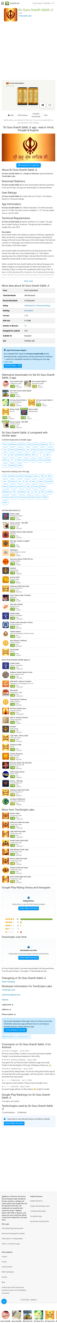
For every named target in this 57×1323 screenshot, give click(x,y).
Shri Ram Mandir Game (18, 708)
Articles (4, 1277)
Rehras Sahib (14, 409)
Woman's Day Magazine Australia (13, 1233)
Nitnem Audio (15, 813)
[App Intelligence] (4, 1301)
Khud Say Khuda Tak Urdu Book (21, 763)
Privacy (4, 1262)
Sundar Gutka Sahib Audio (19, 840)
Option (42, 450)
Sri (12, 460)
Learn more (8, 362)
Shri (14, 492)
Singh (19, 465)
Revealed (20, 450)
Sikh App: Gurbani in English (19, 541)
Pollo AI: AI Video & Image (11, 1244)
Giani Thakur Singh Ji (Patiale (20, 595)
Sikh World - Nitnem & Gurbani (20, 681)
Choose (35, 487)
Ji (40, 455)
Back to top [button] (51, 1303)
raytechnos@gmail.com (11, 995)
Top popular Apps (36, 1216)
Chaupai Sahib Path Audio (19, 868)
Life (50, 444)
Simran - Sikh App (16, 781)
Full (35, 492)
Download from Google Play (29, 165)
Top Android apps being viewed (12, 1228)
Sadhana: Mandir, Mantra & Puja (21, 672)
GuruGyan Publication (17, 799)
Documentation (7, 1267)
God (5, 450)
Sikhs (5, 460)
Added (45, 497)
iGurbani (13, 568)
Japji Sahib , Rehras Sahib (19, 736)
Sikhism (5, 487)
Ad (5, 455)
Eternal (21, 444)
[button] (28, 1004)
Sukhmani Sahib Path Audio (19, 586)
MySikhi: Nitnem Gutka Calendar (21, 532)
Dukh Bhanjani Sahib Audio (19, 850)
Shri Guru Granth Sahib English (20, 391)
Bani (33, 481)
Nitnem (20, 487)
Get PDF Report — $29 (13, 366)
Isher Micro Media (16, 604)
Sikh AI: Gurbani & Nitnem (19, 718)
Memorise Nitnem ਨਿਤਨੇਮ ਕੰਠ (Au (21, 559)
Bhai (49, 476)
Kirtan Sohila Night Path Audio (20, 877)
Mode (5, 502)
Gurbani (20, 476)
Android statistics (36, 1201)
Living (28, 444)
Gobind (12, 465)
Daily (42, 492)
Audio (35, 476)
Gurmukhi (49, 481)
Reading (28, 476)
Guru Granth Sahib (16, 381)
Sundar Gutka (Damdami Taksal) (21, 622)
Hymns (14, 497)
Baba (41, 481)
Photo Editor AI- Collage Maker (12, 1239)
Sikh (33, 455)
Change (12, 481)
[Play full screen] (50, 105)
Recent (13, 487)
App (47, 455)
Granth (19, 455)
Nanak (21, 492)
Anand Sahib (14, 650)
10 (25, 326)
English (12, 476)
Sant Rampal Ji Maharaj (18, 641)
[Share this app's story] (43, 105)
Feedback (50, 450)
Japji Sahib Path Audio (18, 831)
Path (42, 476)
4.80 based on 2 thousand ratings (37, 306)
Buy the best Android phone (39, 1221)
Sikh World (14, 690)
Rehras (42, 487)
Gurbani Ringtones (16, 754)
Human (35, 444)
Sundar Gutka (15, 613)
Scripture (6, 497)
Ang (28, 450)
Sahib (26, 455)
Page (5, 476)
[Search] (53, 3)
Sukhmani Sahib (15, 745)
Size (26, 481)
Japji (28, 487)
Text (5, 465)
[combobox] (42, 3)
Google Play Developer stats (40, 1206)
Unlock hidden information (29, 908)
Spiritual (30, 497)
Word (5, 444)
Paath (50, 492)
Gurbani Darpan (15, 631)
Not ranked (28, 311)
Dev (5, 481)
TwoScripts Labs (24, 809)
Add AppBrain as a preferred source (17, 1037)
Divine (12, 450)
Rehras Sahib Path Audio (18, 859)
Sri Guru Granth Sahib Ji (18, 400)
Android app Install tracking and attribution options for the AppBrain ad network (14, 1290)
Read (19, 460)
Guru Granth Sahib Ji (39, 381)
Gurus (26, 460)
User (19, 481)
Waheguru (6, 492)
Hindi (40, 460)
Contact (4, 1257)
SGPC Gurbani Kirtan (17, 772)
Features (22, 497)
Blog (3, 1282)
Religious (13, 444)
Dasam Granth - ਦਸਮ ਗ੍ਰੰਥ (19, 422)
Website (5, 1000)
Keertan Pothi (15, 577)
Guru (12, 455)
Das (28, 492)
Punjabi (47, 460)
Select (33, 460)
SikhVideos (14, 550)
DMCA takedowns (8, 1272)
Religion (43, 444)
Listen (38, 497)
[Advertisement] (28, 50)
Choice (35, 450)
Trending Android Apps (38, 1211)
